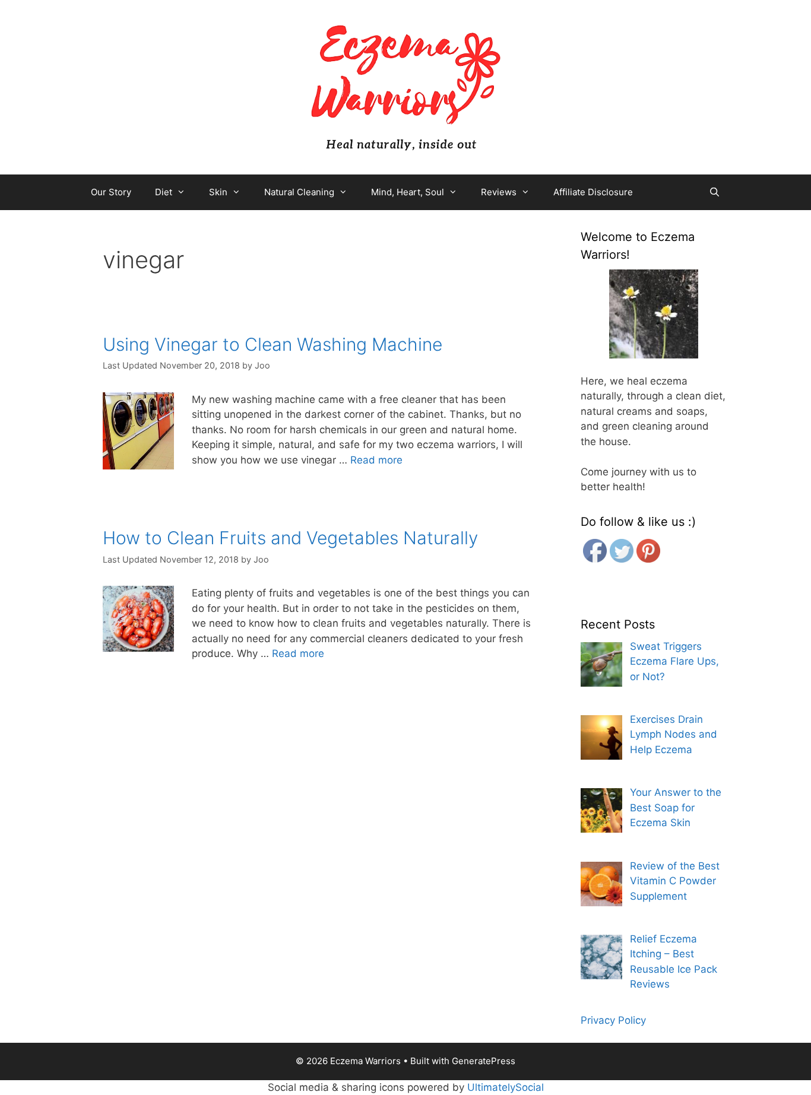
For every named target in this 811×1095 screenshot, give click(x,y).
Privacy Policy (613, 1020)
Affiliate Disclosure (593, 192)
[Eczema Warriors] (405, 87)
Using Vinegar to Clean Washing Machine (272, 344)
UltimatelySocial (505, 1087)
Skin (218, 192)
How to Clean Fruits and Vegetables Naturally (290, 537)
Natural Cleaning (299, 192)
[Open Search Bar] (714, 192)
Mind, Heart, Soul (407, 192)
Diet (163, 192)
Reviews (499, 192)
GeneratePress (483, 1061)
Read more (376, 460)
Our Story (111, 192)
